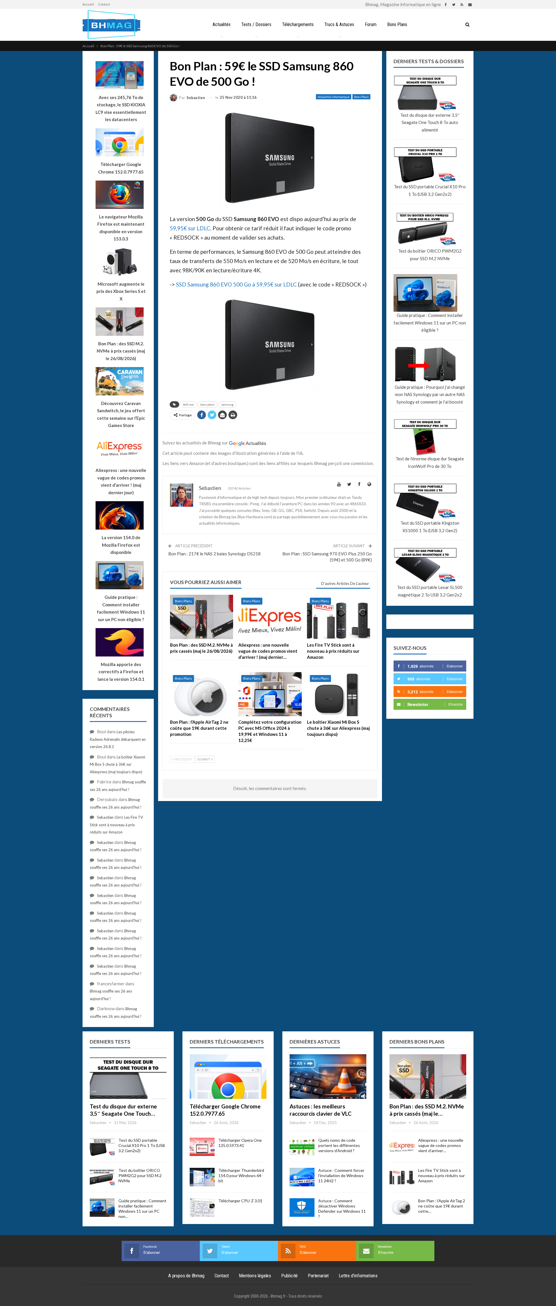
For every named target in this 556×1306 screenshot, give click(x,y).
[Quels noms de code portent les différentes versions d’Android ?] (302, 1147)
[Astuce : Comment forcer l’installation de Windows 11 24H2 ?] (302, 1177)
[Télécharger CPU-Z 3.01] (202, 1207)
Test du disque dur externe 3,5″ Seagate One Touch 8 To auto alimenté (429, 122)
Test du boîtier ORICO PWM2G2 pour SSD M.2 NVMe (430, 254)
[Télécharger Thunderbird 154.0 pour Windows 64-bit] (202, 1177)
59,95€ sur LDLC (190, 228)
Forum (370, 24)
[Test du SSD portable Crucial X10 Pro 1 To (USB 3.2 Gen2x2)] (102, 1147)
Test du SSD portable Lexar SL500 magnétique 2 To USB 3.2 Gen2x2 (429, 591)
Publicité (289, 1275)
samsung (227, 404)
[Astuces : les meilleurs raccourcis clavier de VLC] (328, 1076)
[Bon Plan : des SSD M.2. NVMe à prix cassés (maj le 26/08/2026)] (201, 617)
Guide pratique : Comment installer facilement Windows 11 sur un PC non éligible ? (430, 323)
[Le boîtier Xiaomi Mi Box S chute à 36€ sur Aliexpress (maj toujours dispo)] (338, 694)
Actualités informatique (334, 97)
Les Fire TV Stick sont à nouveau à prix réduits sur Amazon (116, 824)
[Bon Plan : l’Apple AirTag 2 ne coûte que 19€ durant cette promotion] (201, 694)
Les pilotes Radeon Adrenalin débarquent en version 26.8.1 (118, 739)
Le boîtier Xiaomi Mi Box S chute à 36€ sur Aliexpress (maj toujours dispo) (117, 764)
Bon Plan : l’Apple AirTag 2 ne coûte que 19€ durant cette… (441, 1206)
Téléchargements (298, 24)
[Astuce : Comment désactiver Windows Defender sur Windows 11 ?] (302, 1207)
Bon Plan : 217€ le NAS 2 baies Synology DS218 (214, 553)
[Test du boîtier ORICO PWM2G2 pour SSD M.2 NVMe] (102, 1177)
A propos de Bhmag (186, 1275)
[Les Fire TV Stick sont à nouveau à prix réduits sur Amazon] (338, 617)
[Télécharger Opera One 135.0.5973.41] (202, 1147)
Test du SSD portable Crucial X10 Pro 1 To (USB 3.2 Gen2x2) (430, 190)
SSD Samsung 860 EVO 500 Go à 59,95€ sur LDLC (236, 284)
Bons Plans (397, 24)
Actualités (222, 24)
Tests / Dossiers (256, 24)
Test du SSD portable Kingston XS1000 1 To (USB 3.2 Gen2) (429, 526)
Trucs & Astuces (339, 24)
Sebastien (105, 817)
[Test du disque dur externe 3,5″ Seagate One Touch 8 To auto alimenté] (128, 1076)
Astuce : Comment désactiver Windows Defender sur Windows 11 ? (342, 1208)
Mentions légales (255, 1275)
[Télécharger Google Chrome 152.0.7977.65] (228, 1076)
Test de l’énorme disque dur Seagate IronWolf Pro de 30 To (430, 462)
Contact (104, 4)
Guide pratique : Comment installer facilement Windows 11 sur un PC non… (142, 1208)
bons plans (207, 404)
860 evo (188, 404)
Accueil (88, 4)
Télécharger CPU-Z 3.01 (240, 1200)
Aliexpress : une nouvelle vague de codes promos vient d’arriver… (440, 1145)
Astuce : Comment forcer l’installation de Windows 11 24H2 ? (341, 1175)
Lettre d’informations (358, 1275)
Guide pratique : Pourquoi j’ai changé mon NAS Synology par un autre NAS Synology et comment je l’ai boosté (430, 394)
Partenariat (318, 1275)
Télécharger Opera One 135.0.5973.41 (240, 1143)
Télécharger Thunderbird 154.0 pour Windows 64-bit (241, 1175)
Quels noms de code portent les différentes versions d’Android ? (339, 1145)
